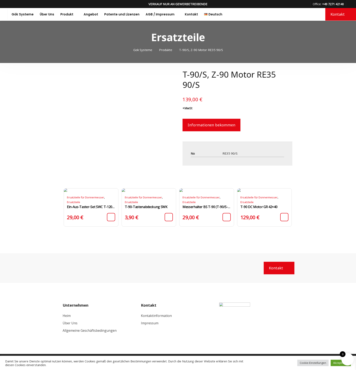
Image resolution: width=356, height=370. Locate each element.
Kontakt (191, 14)
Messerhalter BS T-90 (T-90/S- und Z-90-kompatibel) (207, 207)
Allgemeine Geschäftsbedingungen (90, 330)
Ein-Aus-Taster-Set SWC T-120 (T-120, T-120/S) (91, 207)
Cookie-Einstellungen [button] (313, 363)
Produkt (66, 14)
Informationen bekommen (211, 124)
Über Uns (47, 14)
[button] (111, 217)
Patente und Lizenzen (121, 14)
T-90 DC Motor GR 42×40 (259, 207)
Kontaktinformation (156, 315)
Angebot (91, 14)
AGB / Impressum (160, 14)
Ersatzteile (73, 202)
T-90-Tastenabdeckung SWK (146, 207)
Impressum (149, 323)
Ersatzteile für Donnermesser (85, 197)
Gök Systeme (23, 14)
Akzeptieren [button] (340, 363)
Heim (67, 315)
